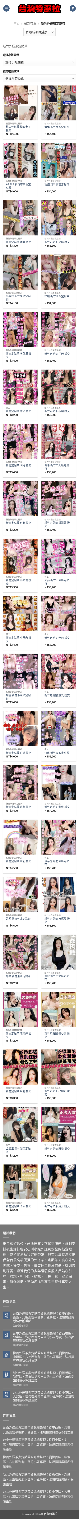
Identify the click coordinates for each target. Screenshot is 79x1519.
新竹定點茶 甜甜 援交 (18, 411)
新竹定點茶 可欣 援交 (18, 522)
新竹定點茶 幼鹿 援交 (18, 242)
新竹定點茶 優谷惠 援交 (57, 1035)
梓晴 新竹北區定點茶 (56, 296)
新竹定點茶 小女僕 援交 (18, 582)
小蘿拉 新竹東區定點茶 (18, 297)
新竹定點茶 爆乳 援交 (57, 695)
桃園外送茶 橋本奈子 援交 (18, 128)
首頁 (17, 23)
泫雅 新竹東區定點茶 (56, 752)
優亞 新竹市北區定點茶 (56, 977)
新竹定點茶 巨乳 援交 (18, 1091)
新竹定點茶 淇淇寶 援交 (57, 524)
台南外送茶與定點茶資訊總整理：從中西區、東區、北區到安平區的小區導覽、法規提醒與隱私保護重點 (43, 1317)
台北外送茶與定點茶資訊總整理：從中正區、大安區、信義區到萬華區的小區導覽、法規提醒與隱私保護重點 (43, 1396)
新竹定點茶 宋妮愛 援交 (57, 920)
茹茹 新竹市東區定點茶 (56, 582)
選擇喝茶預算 (11, 71)
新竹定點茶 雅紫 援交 (57, 1148)
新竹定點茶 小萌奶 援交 (57, 1092)
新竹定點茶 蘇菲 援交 (57, 1206)
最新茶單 (30, 23)
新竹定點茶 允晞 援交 (57, 242)
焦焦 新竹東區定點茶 (56, 127)
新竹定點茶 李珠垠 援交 (18, 355)
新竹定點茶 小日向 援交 (18, 639)
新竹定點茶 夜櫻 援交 (57, 411)
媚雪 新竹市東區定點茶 (18, 697)
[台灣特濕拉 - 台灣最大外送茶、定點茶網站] (39, 8)
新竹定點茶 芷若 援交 (57, 353)
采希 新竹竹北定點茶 (18, 918)
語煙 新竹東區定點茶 (56, 184)
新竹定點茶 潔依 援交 (57, 806)
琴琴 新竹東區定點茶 (18, 976)
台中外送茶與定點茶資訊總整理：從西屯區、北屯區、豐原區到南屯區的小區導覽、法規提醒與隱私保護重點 (43, 1336)
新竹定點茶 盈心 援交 (18, 861)
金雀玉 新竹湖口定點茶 (18, 1150)
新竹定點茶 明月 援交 (18, 465)
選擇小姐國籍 (11, 55)
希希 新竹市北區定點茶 (56, 467)
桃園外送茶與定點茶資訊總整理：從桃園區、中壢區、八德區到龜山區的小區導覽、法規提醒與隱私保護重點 (43, 1356)
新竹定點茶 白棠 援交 (18, 752)
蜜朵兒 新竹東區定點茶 (56, 863)
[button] (6, 8)
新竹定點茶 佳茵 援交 (57, 637)
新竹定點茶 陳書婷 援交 (18, 1035)
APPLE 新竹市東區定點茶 (18, 186)
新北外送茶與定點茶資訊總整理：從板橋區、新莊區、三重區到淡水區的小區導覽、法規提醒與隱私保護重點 (43, 1376)
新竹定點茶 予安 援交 (18, 1206)
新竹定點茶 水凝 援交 (18, 806)
